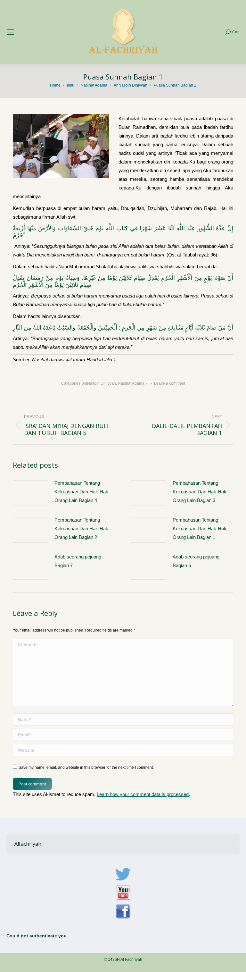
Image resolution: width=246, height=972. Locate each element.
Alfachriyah (27, 843)
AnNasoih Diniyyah (99, 383)
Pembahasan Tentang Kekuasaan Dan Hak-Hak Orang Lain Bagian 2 (81, 528)
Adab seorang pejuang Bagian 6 (196, 561)
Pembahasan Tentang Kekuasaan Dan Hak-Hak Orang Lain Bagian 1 (199, 528)
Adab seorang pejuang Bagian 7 (77, 561)
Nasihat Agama (131, 383)
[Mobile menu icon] (10, 32)
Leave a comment (169, 383)
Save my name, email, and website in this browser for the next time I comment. (86, 767)
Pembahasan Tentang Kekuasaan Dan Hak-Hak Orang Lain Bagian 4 (81, 491)
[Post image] (30, 493)
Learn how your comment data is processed (143, 794)
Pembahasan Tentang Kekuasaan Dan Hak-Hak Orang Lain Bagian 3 (199, 491)
